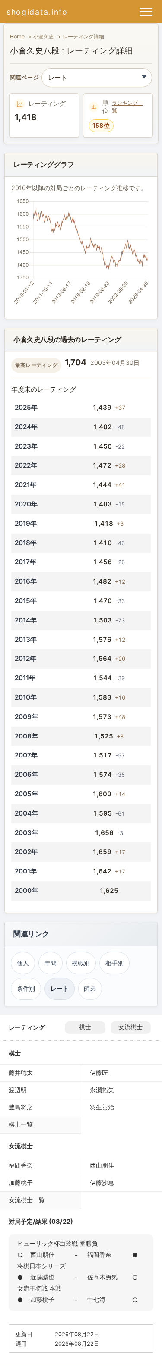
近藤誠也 (42, 1277)
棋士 (85, 1027)
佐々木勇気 (102, 1277)
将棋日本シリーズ (41, 1265)
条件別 (26, 988)
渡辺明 (18, 1089)
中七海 (96, 1299)
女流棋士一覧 (27, 1199)
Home (17, 36)
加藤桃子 (21, 1182)
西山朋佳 (102, 1165)
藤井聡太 (21, 1072)
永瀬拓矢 (102, 1089)
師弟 (90, 988)
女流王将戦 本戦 (39, 1288)
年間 (50, 963)
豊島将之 (21, 1107)
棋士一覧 (21, 1124)
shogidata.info (37, 11)
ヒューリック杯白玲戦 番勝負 (57, 1243)
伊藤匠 (99, 1072)
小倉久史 (43, 36)
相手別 (114, 963)
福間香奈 (21, 1165)
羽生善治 (102, 1107)
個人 (23, 963)
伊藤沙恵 (102, 1182)
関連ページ (24, 78)
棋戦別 (81, 963)
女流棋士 (130, 1027)
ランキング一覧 (127, 106)
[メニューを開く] (146, 11)
